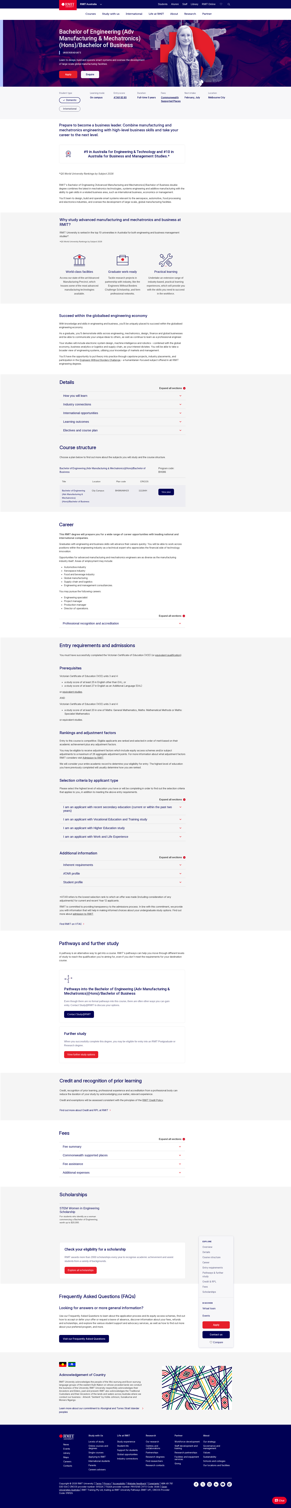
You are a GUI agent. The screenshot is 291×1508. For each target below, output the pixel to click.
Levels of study (96, 1441)
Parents (92, 1465)
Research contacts (155, 1465)
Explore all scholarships (81, 1270)
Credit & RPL (209, 1281)
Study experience (126, 1441)
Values (206, 1452)
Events (206, 1315)
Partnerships (152, 1452)
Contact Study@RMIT (79, 1014)
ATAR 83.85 (120, 97)
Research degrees (155, 1456)
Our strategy (209, 1441)
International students (99, 1461)
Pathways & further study (212, 1274)
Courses (90, 13)
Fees (205, 1286)
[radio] (69, 109)
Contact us (216, 1334)
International (134, 13)
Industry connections (127, 1458)
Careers (67, 1461)
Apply (68, 74)
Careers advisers (97, 1469)
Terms (98, 1483)
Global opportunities (127, 1454)
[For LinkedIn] (216, 1484)
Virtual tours (209, 1308)
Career (205, 1262)
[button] (229, 4)
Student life (123, 1446)
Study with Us (96, 1435)
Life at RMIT (156, 13)
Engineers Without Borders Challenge (100, 360)
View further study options (81, 1054)
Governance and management (211, 1447)
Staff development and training (186, 1447)
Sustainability (209, 1456)
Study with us (110, 13)
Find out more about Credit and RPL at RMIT (84, 1110)
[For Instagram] (209, 1484)
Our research (152, 1441)
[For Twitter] (202, 1484)
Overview (207, 1247)
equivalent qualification (168, 655)
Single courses (96, 1452)
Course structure (211, 1257)
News (66, 1444)
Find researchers (154, 1461)
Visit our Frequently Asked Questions (84, 1338)
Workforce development (187, 1441)
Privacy (107, 1483)
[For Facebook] (196, 1484)
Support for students (127, 1450)
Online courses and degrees (98, 1447)
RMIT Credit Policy (152, 1100)
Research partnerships (186, 1452)
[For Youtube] (222, 1484)
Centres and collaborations (153, 1447)
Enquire (90, 74)
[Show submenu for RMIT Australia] (100, 4)
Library (66, 1453)
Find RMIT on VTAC (71, 923)
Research (190, 13)
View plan (166, 492)
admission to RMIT (83, 913)
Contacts (67, 1465)
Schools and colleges (214, 1461)
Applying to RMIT (97, 1456)
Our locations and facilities (216, 1465)
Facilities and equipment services (187, 1457)
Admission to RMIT (92, 757)
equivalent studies (72, 691)
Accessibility (119, 1483)
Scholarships (209, 1291)
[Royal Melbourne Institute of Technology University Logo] (68, 5)
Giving (178, 1463)
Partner (207, 13)
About (174, 13)
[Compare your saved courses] (223, 4)
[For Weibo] (229, 1484)
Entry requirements (212, 1267)
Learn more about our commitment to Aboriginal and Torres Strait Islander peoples (99, 1410)
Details (206, 1252)
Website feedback (136, 1483)
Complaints (153, 1483)
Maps (66, 1457)
